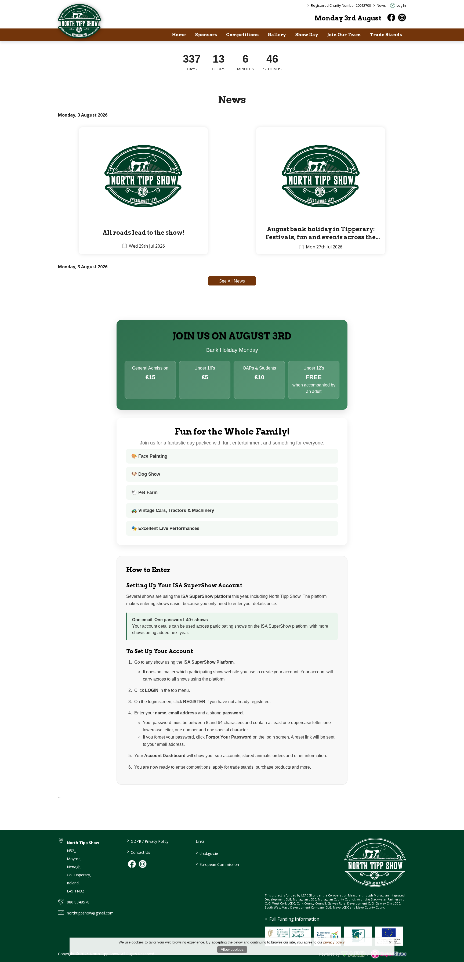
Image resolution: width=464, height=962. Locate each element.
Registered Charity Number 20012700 (341, 5)
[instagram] (402, 17)
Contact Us (138, 852)
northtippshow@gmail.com (90, 913)
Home (179, 34)
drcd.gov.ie (207, 853)
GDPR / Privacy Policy (147, 841)
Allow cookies (232, 949)
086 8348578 (78, 902)
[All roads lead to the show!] (143, 191)
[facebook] (391, 17)
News (381, 5)
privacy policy (334, 942)
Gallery (277, 34)
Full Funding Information (292, 919)
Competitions (242, 34)
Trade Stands (386, 34)
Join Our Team (344, 34)
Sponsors (206, 34)
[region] (232, 62)
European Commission (217, 864)
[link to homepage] (79, 21)
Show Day (306, 34)
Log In (401, 5)
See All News (232, 281)
